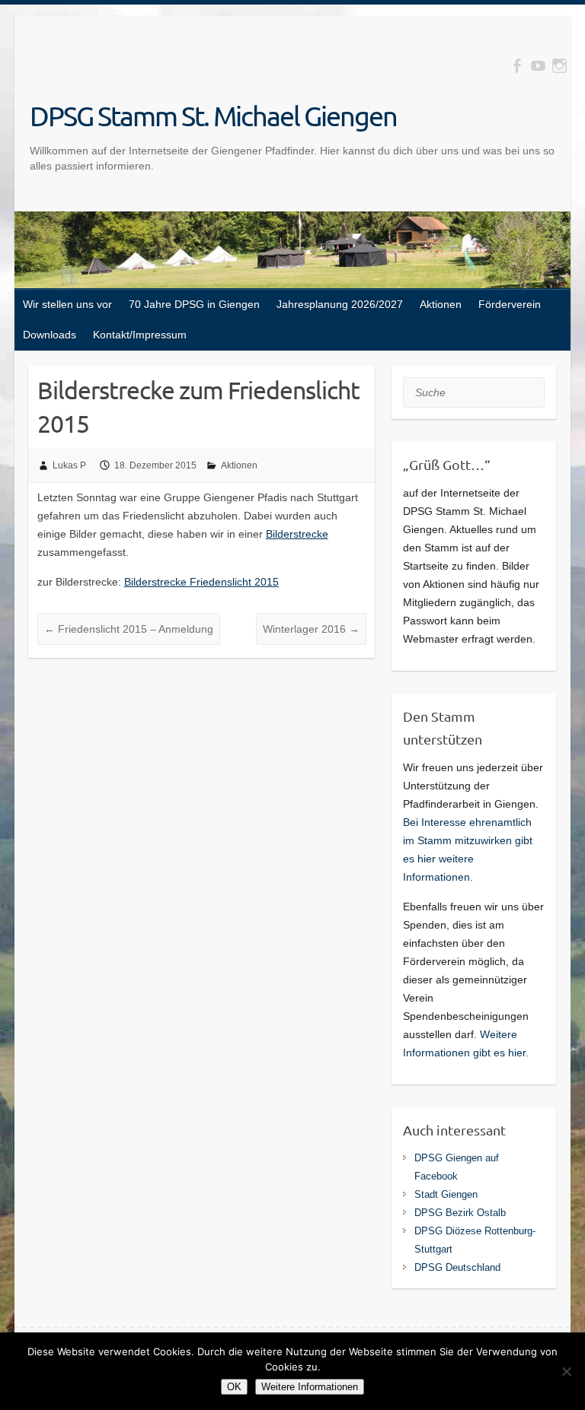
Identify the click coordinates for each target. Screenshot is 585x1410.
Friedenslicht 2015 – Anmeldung (128, 629)
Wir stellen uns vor (67, 304)
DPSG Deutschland (457, 1267)
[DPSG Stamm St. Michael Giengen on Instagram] (559, 65)
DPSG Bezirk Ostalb (460, 1212)
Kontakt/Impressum (140, 335)
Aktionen (441, 304)
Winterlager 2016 (311, 629)
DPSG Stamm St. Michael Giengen (213, 116)
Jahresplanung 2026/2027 (340, 304)
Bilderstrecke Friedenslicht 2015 (201, 582)
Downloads (49, 335)
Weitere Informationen (309, 1387)
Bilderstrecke (297, 534)
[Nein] (566, 1371)
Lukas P (69, 465)
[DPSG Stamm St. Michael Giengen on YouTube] (538, 65)
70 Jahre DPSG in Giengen (194, 304)
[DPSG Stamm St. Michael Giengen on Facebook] (517, 65)
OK (234, 1387)
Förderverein (509, 304)
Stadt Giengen (446, 1194)
